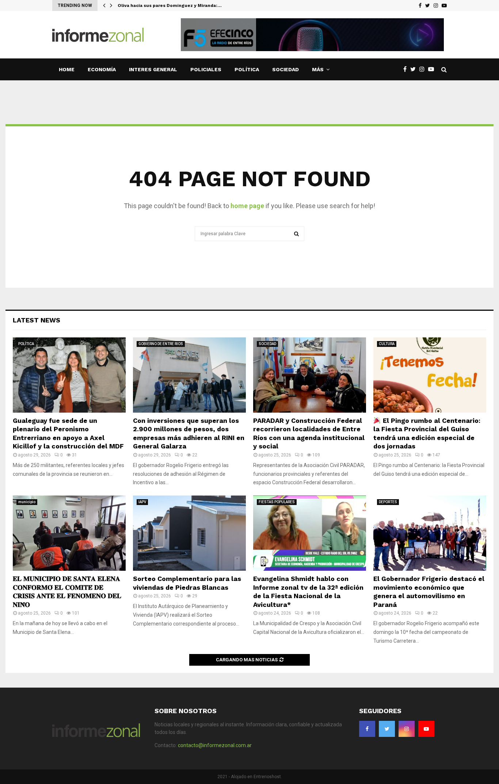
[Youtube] (444, 5)
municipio (26, 502)
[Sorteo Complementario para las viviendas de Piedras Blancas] (189, 533)
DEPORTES (388, 502)
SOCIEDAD (285, 69)
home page (247, 206)
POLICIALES (205, 69)
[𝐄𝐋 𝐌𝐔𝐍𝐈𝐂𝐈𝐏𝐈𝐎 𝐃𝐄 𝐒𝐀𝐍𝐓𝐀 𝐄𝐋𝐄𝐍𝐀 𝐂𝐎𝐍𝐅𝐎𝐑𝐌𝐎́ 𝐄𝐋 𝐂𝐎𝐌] (69, 533)
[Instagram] (436, 5)
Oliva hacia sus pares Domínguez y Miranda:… (170, 5)
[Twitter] (427, 5)
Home (67, 69)
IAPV (142, 502)
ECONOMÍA (102, 69)
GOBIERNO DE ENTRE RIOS (160, 344)
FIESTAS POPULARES (277, 502)
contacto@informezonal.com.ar (215, 745)
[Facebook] (420, 5)
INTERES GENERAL (153, 69)
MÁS (318, 69)
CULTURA (387, 344)
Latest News (36, 320)
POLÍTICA (247, 69)
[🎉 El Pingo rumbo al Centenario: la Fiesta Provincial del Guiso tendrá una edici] (429, 375)
